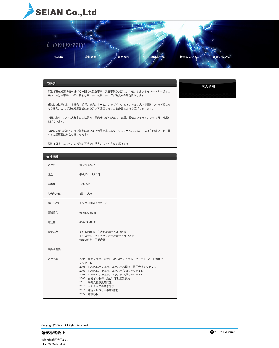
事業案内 (123, 58)
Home (57, 58)
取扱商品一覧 (156, 58)
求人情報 (207, 88)
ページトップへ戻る (222, 331)
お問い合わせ (221, 58)
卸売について (188, 58)
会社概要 (90, 58)
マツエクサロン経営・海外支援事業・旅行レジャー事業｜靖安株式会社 (59, 10)
